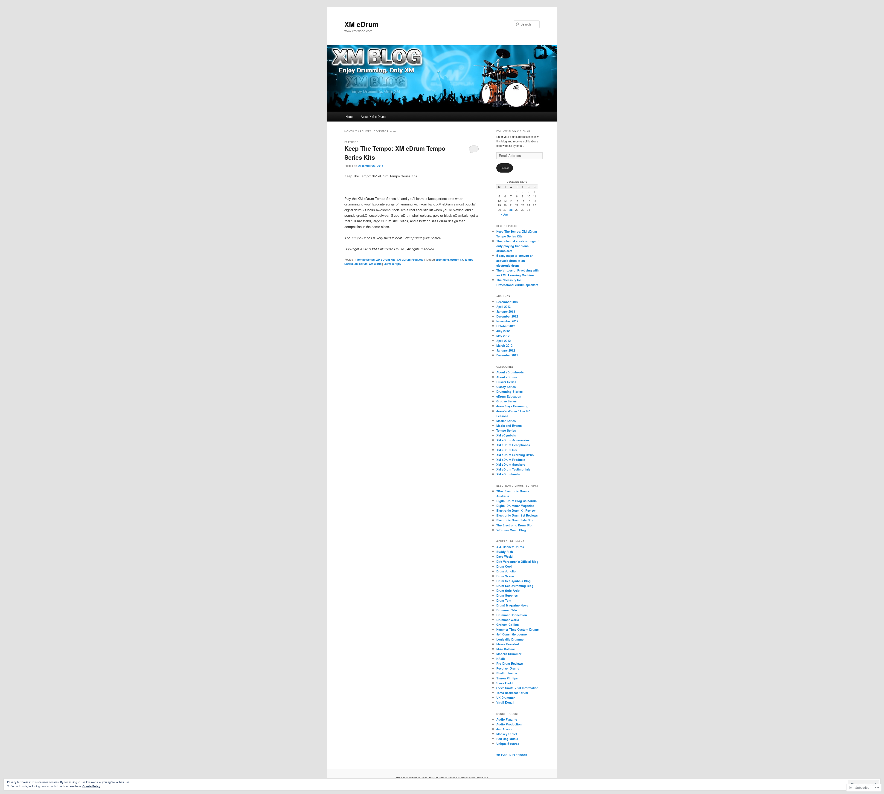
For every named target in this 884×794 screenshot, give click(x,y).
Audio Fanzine (506, 719)
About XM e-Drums (373, 116)
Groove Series (506, 401)
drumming (442, 259)
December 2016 (507, 302)
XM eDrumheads (508, 474)
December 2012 (507, 316)
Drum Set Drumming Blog (514, 585)
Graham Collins (507, 624)
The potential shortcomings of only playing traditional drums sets (517, 246)
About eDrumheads (510, 372)
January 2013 (505, 311)
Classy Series (506, 386)
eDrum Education (508, 396)
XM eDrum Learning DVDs (515, 455)
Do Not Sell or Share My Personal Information (458, 778)
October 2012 (505, 326)
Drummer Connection (511, 615)
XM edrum (361, 264)
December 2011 (507, 355)
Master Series (506, 421)
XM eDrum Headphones (513, 445)
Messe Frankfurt (507, 644)
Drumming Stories (509, 391)
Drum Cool (504, 566)
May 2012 (502, 336)
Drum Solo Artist (508, 590)
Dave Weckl (504, 556)
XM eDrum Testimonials (513, 469)
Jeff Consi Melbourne (511, 634)
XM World (375, 264)
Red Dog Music (507, 738)
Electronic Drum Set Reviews (517, 515)
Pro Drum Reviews (509, 663)
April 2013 (503, 306)
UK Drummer (505, 697)
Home (349, 116)
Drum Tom (503, 600)
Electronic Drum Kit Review (515, 510)
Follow (504, 168)
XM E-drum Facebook (511, 755)
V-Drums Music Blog (511, 530)
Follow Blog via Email (513, 131)
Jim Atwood (504, 729)
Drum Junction (507, 571)
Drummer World (507, 620)
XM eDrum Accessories (512, 440)
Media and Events (509, 425)
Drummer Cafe (506, 610)
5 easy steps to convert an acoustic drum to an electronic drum (514, 260)
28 (511, 210)
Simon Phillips (507, 678)
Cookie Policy (91, 786)
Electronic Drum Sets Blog (515, 520)
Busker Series (506, 382)
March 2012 (504, 345)
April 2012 (503, 340)
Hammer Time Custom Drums (517, 629)
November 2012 (507, 321)
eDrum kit (456, 259)
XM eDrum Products (410, 259)
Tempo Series (366, 259)
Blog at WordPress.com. (412, 778)
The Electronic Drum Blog (514, 525)
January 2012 (505, 350)
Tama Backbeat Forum (512, 692)
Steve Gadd (504, 683)
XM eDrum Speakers (510, 464)
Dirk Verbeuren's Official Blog (517, 561)
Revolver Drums (507, 668)
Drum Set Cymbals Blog (513, 581)
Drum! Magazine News (512, 605)
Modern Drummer (508, 654)
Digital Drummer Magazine (515, 505)
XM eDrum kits (385, 259)
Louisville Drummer (510, 639)
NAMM (501, 658)
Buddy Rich (504, 551)
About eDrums (506, 377)
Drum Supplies (507, 595)
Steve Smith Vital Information (517, 688)
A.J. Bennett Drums (510, 547)
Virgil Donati (505, 702)
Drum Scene (505, 576)
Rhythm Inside (506, 673)
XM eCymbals (506, 435)
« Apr (504, 214)
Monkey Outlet (506, 734)
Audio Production (509, 724)
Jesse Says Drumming (512, 406)
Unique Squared (507, 743)
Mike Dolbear (505, 649)
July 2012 (503, 331)
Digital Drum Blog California (516, 501)
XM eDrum (361, 24)
